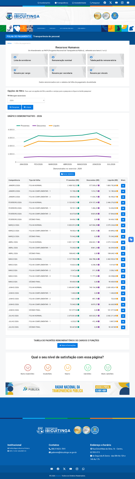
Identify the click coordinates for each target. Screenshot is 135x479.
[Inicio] (9, 28)
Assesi (58, 476)
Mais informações (68, 345)
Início (10, 43)
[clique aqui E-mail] (51, 469)
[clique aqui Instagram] (77, 469)
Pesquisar (15, 107)
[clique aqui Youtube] (70, 469)
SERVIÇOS (52, 28)
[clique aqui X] (64, 469)
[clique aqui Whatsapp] (83, 469)
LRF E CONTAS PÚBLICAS (66, 28)
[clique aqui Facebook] (58, 469)
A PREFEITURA (17, 28)
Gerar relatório (68, 174)
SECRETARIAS (41, 28)
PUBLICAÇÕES (81, 28)
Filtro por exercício (17, 96)
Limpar (28, 107)
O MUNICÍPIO (29, 28)
